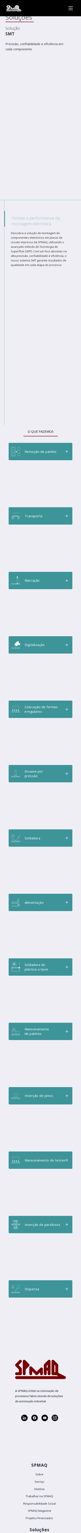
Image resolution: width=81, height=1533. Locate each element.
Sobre (39, 1474)
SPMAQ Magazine (39, 1511)
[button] (40, 451)
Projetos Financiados (39, 1518)
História (39, 1489)
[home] (13, 8)
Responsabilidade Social (39, 1503)
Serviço (39, 1482)
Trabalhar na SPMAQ (39, 1496)
